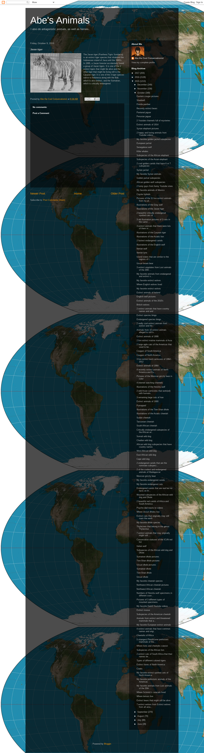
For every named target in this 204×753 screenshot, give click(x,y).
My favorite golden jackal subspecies (154, 139)
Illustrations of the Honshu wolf (151, 387)
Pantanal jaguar (144, 112)
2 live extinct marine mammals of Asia (154, 340)
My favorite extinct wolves (149, 280)
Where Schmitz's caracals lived (151, 692)
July (139, 720)
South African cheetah (147, 425)
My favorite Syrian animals (149, 174)
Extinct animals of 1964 (147, 365)
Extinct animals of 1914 (147, 124)
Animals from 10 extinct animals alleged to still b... (151, 331)
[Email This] (86, 99)
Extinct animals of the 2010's (150, 301)
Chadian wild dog (144, 440)
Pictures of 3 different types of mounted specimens (151, 600)
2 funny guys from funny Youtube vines (155, 186)
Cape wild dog (143, 459)
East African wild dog (146, 455)
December (142, 84)
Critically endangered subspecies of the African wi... (153, 431)
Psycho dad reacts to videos (150, 508)
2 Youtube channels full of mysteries (153, 120)
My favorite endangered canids (151, 480)
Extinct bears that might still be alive (153, 700)
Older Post (117, 193)
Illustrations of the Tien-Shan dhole (153, 409)
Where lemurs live (145, 696)
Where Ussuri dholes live (148, 512)
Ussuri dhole (142, 577)
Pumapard (141, 405)
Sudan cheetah (143, 417)
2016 (137, 77)
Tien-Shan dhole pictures (148, 560)
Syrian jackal (143, 170)
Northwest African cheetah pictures (153, 585)
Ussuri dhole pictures (146, 565)
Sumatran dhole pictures (148, 556)
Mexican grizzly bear (146, 476)
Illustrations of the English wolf (151, 245)
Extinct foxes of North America (151, 664)
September (142, 712)
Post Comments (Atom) (54, 200)
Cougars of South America (149, 351)
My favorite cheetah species (150, 581)
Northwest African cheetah (149, 589)
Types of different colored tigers (151, 660)
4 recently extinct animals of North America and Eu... (152, 370)
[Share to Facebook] (95, 99)
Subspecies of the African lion (150, 650)
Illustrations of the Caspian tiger (151, 232)
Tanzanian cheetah (145, 421)
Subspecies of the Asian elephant (152, 159)
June (139, 724)
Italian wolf (141, 546)
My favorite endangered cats (150, 484)
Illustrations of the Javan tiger (150, 209)
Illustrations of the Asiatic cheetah (152, 413)
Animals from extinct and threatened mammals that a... (153, 619)
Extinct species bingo (147, 315)
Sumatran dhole (144, 569)
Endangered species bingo (149, 319)
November (142, 88)
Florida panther (143, 104)
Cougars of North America (148, 355)
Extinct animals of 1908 (147, 336)
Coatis (139, 668)
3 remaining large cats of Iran (150, 397)
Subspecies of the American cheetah (154, 614)
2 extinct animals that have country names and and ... (153, 309)
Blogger (107, 744)
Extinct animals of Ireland (148, 292)
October (141, 93)
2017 (137, 73)
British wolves (143, 304)
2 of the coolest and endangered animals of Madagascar (151, 470)
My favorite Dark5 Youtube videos (152, 606)
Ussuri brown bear (145, 263)
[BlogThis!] (89, 99)
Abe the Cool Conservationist (149, 58)
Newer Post (37, 193)
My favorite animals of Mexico (150, 190)
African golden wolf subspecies (151, 182)
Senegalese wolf (144, 147)
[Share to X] (92, 99)
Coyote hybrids (143, 194)
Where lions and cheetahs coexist (152, 646)
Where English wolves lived (149, 284)
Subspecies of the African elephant (153, 155)
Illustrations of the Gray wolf (150, 205)
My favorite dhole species (148, 522)
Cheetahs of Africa (145, 635)
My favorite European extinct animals (154, 625)
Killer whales (142, 151)
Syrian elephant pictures (148, 128)
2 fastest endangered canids (150, 240)
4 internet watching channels (150, 383)
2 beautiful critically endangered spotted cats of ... (151, 214)
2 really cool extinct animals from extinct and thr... (152, 324)
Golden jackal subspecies (148, 178)
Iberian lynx (142, 252)
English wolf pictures (146, 296)
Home (78, 193)
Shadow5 (141, 100)
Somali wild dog (144, 436)
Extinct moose (143, 610)
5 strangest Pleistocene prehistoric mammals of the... (153, 640)
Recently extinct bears (147, 108)
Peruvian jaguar (144, 116)
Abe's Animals (60, 20)
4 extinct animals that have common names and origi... (153, 630)
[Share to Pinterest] (98, 99)
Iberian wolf (142, 248)
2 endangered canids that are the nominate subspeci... (152, 464)
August (141, 716)
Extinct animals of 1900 (147, 401)
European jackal (144, 143)
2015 (137, 81)
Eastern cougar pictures (148, 96)
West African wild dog (147, 451)
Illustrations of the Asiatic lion (150, 236)
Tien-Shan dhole (144, 573)
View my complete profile (143, 62)
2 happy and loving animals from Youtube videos (152, 133)
